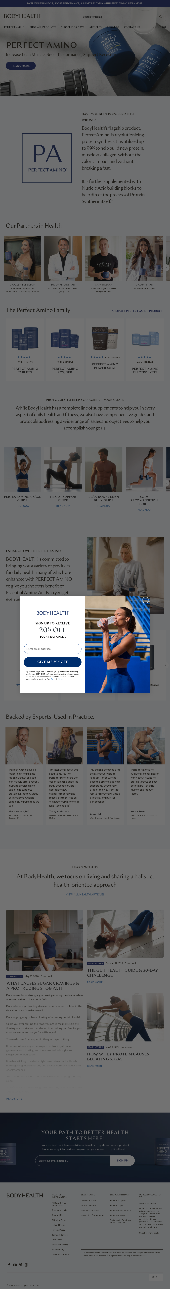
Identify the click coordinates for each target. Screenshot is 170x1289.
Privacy (60, 679)
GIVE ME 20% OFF (52, 662)
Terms (53, 679)
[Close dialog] (145, 600)
